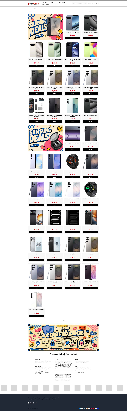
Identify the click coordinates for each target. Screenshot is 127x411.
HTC (60, 2)
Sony (55, 2)
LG (57, 2)
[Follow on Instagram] (33, 403)
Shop (43, 2)
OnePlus (47, 4)
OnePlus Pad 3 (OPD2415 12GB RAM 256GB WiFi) (72, 143)
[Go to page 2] (66, 320)
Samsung (50, 2)
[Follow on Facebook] (28, 403)
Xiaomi (63, 2)
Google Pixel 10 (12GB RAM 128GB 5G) (90, 59)
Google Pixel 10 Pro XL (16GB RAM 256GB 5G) (72, 32)
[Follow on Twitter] (31, 403)
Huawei (43, 4)
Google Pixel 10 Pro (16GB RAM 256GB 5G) (90, 115)
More (50, 4)
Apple (46, 2)
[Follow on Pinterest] (36, 403)
